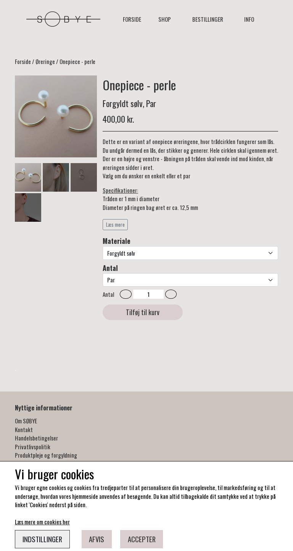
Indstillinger (42, 539)
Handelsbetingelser (36, 438)
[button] (126, 294)
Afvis (96, 539)
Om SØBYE (26, 420)
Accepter (142, 539)
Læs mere (115, 224)
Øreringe (45, 61)
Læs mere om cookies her (42, 521)
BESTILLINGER (207, 19)
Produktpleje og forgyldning (46, 455)
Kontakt (24, 429)
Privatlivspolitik (32, 446)
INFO (249, 19)
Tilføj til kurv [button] (142, 312)
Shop (164, 19)
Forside (132, 19)
